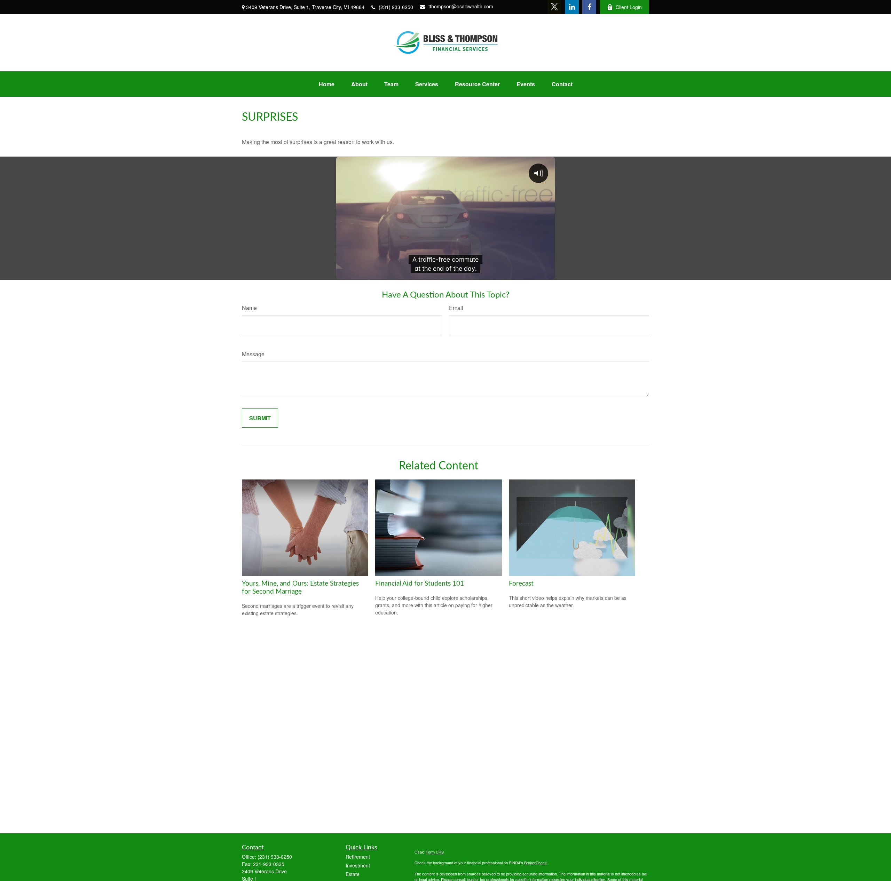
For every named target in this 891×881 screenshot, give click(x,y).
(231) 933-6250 (396, 6)
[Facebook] (589, 7)
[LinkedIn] (572, 7)
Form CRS (435, 852)
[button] (326, 84)
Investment (358, 865)
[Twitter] (554, 7)
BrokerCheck (535, 862)
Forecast (521, 583)
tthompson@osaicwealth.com (460, 6)
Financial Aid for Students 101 (419, 583)
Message (253, 354)
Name (249, 308)
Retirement (358, 856)
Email (456, 308)
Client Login (629, 6)
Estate (353, 874)
